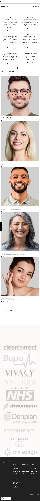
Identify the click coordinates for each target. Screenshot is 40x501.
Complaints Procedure (34, 463)
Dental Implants (24, 465)
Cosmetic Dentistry (25, 463)
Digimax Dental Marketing (6, 492)
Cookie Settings (33, 468)
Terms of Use (33, 464)
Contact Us (37, 6)
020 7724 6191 (32, 10)
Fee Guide (14, 464)
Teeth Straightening (25, 464)
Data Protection (33, 467)
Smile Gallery (15, 465)
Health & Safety (33, 465)
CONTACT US (32, 494)
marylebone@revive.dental (35, 474)
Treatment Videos (15, 468)
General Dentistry (25, 461)
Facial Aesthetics (24, 467)
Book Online (0, 226)
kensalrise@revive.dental (26, 474)
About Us (14, 461)
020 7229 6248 (11, 10)
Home (15, 8)
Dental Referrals (15, 467)
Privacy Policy (33, 461)
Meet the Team (15, 463)
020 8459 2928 (22, 10)
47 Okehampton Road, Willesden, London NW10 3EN (25, 477)
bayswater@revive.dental (17, 474)
